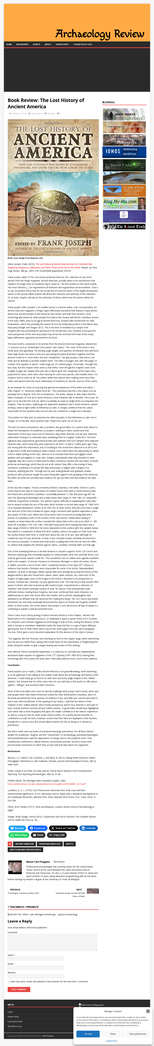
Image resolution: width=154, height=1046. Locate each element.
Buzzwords (22, 44)
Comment (12, 932)
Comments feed (15, 1021)
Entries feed (13, 1016)
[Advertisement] (77, 71)
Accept (88, 1034)
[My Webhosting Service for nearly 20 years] (124, 157)
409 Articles (59, 861)
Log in (10, 1011)
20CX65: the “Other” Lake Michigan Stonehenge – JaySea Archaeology (43, 914)
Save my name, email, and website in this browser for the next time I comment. (49, 981)
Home (9, 44)
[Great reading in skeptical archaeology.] (124, 228)
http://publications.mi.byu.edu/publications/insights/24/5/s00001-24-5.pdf (47, 784)
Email (11, 963)
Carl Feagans (37, 113)
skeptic (69, 844)
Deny (113, 1034)
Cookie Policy (111, 1040)
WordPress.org (14, 1026)
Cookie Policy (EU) (82, 44)
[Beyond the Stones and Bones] (124, 131)
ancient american (24, 844)
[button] (147, 1011)
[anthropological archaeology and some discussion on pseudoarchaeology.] (124, 119)
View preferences (137, 1034)
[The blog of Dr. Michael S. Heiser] (124, 220)
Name (11, 955)
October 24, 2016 (19, 113)
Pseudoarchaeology (49, 844)
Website (11, 972)
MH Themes (48, 1036)
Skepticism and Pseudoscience (25, 849)
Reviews (51, 113)
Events (36, 44)
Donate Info (62, 44)
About (48, 44)
